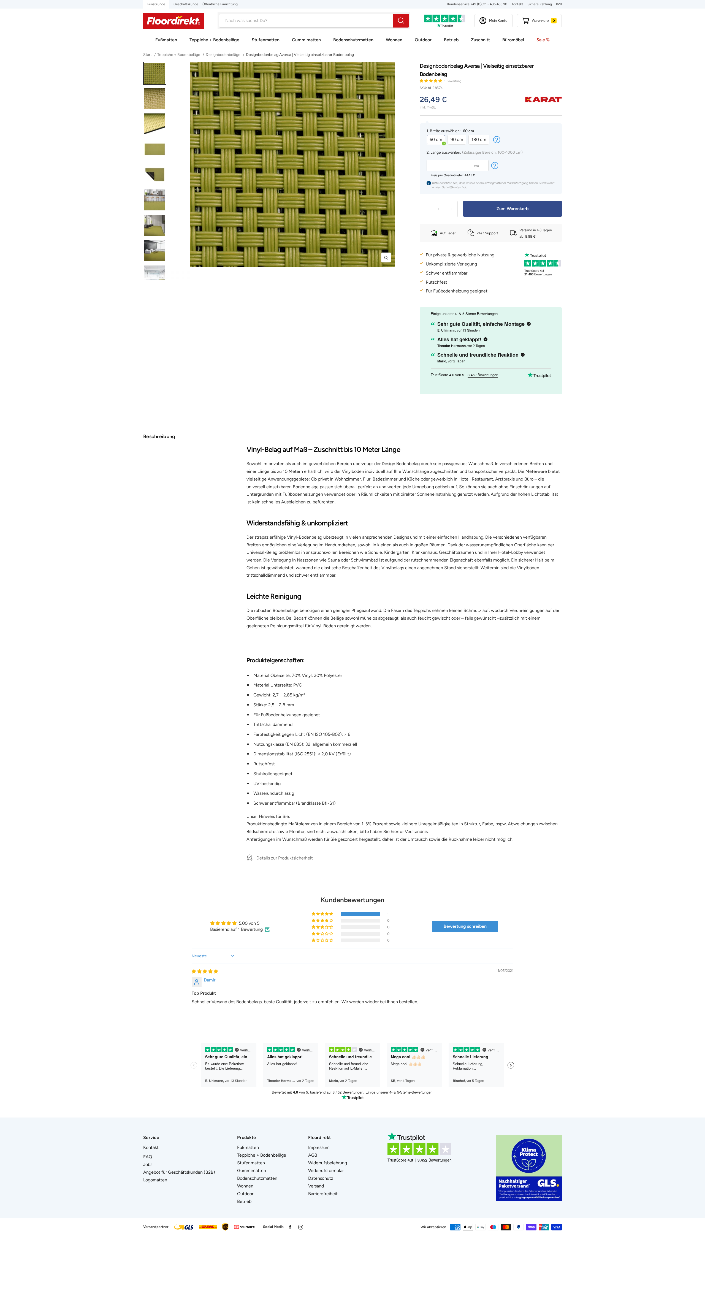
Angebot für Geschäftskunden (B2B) (179, 1172)
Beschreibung (159, 436)
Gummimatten (306, 39)
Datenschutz (320, 1178)
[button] (431, 81)
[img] (205, 971)
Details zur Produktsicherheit (284, 858)
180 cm (478, 139)
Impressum (319, 1147)
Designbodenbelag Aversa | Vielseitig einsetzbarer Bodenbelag (300, 54)
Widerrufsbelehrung (327, 1162)
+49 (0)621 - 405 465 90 (488, 4)
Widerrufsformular (326, 1170)
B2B (559, 4)
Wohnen (394, 39)
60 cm (436, 139)
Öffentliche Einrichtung (220, 4)
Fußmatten (166, 39)
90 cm (457, 139)
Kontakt (517, 4)
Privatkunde (156, 4)
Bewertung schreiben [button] (465, 926)
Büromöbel (513, 39)
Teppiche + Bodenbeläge (214, 39)
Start (148, 54)
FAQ (147, 1156)
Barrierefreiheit (323, 1193)
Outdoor (423, 39)
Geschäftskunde (185, 4)
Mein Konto (498, 20)
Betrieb (451, 39)
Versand (316, 1186)
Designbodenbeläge (223, 54)
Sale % (543, 39)
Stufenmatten (266, 39)
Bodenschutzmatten (353, 39)
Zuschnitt (480, 39)
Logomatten (155, 1179)
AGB (312, 1155)
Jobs (147, 1164)
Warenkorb (543, 20)
